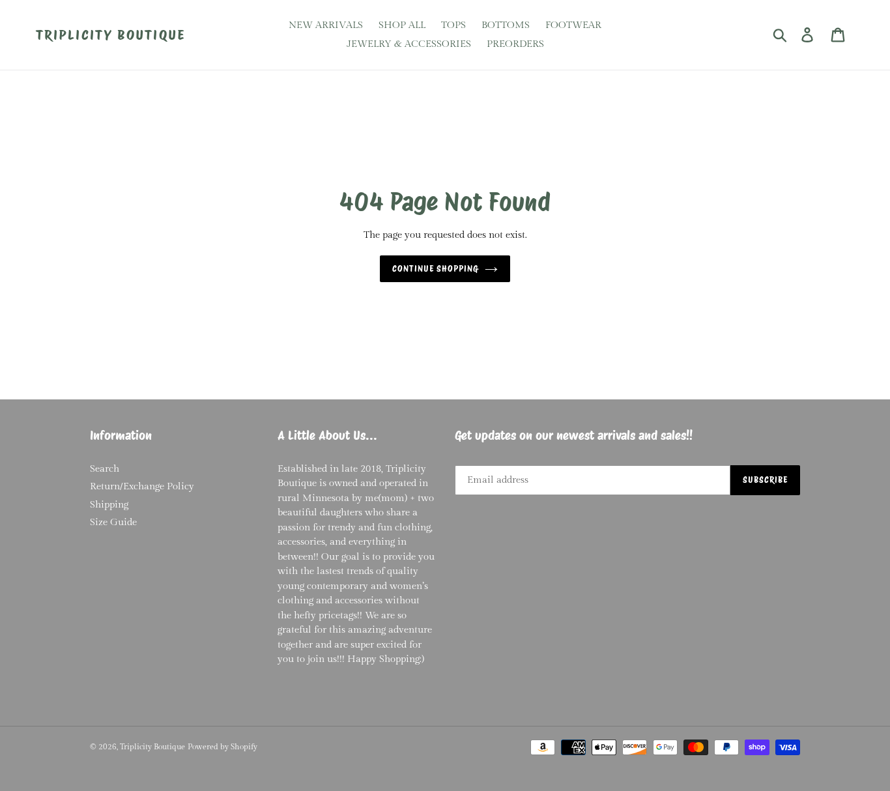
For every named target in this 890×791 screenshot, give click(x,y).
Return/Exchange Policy (142, 486)
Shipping (109, 504)
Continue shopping (435, 269)
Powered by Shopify (222, 746)
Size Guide (113, 522)
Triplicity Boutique (110, 35)
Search (104, 468)
